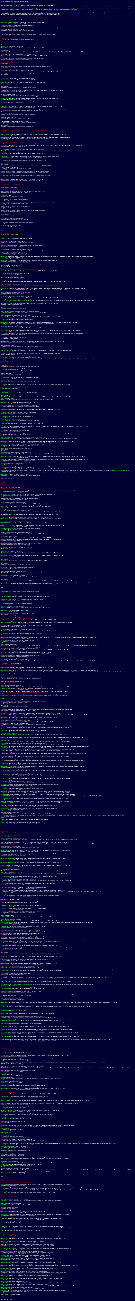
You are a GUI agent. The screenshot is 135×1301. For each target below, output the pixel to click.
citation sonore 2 (4, 53)
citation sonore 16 (4, 507)
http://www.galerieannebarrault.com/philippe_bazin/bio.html (13, 258)
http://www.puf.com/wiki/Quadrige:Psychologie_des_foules (13, 393)
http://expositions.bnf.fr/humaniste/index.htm (10, 301)
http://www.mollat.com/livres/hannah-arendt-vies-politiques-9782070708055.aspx (18, 107)
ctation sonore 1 (4, 50)
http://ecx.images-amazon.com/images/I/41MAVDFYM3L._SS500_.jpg (15, 623)
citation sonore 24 (4, 579)
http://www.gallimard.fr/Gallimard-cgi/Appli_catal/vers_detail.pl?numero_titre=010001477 (19, 509)
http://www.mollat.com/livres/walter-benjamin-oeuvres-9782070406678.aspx (17, 982)
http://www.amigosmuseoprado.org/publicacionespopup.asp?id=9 (14, 767)
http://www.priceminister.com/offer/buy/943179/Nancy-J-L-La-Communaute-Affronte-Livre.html (20, 576)
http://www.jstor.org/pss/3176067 (8, 915)
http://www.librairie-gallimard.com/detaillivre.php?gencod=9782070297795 (16, 276)
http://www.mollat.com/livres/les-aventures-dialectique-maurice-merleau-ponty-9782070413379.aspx (22, 58)
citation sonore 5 (4, 83)
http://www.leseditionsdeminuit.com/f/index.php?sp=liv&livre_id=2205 (15, 1095)
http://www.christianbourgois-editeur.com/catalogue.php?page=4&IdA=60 (16, 448)
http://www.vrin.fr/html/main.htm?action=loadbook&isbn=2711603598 (15, 273)
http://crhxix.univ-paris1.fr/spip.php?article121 (10, 846)
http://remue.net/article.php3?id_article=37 (10, 556)
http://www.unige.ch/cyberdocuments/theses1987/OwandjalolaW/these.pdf (16, 59)
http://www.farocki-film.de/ (6, 1122)
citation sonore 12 (4, 181)
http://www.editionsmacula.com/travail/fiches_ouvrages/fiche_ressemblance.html (17, 603)
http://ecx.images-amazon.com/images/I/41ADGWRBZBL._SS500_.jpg (16, 995)
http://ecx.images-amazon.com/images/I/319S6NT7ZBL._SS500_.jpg (15, 1104)
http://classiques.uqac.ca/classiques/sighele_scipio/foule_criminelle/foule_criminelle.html (19, 403)
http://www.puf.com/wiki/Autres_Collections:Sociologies (12, 154)
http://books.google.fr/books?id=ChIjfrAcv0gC (10, 860)
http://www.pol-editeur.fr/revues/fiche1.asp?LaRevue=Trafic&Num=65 (15, 1117)
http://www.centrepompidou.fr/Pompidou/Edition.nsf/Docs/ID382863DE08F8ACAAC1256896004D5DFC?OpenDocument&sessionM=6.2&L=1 (31, 1025)
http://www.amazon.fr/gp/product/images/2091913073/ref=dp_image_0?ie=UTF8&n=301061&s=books (22, 1140)
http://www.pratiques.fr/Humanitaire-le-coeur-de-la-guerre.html (14, 239)
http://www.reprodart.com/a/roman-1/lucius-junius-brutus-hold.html (14, 309)
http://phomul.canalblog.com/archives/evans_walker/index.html (14, 254)
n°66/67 (45, 5)
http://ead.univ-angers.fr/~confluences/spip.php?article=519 (13, 923)
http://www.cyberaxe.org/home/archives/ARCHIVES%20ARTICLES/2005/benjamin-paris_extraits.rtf (21, 193)
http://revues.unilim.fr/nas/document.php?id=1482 (11, 374)
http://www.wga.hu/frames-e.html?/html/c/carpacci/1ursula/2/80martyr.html (16, 679)
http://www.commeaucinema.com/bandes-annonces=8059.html (14, 1173)
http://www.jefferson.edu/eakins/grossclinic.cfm (10, 389)
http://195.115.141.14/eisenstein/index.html (10, 1161)
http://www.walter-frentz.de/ (6, 478)
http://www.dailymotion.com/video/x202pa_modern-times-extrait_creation (16, 168)
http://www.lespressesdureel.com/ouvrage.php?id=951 (12, 838)
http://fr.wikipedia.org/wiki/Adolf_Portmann (9, 80)
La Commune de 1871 (28, 537)
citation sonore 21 (4, 559)
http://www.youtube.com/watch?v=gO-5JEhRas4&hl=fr (12, 1155)
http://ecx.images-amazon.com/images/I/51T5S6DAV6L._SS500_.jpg (15, 434)
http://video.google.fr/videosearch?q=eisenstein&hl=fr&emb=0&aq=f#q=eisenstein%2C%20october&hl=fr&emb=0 (25, 171)
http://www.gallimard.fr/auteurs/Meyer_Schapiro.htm (11, 872)
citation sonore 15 (4, 449)
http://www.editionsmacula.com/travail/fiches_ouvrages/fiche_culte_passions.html (18, 1215)
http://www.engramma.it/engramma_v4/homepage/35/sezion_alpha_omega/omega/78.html (20, 95)
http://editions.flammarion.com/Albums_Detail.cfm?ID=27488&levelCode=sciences (18, 859)
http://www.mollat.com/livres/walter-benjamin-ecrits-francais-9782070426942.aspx (18, 54)
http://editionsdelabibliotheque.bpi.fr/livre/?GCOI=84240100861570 (15, 1168)
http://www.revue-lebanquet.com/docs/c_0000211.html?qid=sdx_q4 (15, 668)
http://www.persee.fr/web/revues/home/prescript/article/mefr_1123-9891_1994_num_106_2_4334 (21, 360)
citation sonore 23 (4, 563)
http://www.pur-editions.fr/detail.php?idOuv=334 (11, 663)
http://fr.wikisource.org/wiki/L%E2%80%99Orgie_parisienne (13, 974)
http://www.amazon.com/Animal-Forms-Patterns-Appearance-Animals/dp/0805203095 (19, 79)
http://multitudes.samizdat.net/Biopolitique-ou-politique (12, 606)
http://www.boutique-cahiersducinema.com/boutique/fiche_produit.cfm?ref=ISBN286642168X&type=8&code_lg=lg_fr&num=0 (27, 1252)
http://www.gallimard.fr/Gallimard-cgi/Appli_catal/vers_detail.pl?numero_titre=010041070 (19, 989)
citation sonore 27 (4, 696)
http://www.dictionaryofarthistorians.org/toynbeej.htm (12, 320)
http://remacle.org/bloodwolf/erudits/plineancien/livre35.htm (13, 308)
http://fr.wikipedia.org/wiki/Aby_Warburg (9, 92)
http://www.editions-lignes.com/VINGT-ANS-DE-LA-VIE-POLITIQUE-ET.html (16, 1119)
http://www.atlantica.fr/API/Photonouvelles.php (10, 26)
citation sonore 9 (4, 139)
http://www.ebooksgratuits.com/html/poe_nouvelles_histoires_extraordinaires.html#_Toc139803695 (22, 957)
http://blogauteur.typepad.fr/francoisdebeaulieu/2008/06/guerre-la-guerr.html (17, 242)
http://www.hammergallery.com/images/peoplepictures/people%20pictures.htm (17, 467)
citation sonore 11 (4, 164)
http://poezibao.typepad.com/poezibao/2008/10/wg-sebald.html (14, 199)
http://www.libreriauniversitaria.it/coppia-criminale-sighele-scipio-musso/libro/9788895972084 (20, 406)
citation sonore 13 (4, 272)
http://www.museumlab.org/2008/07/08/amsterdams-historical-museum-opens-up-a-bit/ (19, 378)
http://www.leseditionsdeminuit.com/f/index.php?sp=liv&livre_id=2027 (15, 284)
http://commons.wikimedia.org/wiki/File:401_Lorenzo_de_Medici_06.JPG (16, 339)
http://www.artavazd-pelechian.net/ (8, 207)
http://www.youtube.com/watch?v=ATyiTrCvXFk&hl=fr (12, 218)
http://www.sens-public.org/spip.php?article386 (10, 621)
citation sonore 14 (4, 395)
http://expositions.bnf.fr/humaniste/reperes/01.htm (11, 304)
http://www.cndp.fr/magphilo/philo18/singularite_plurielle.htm (13, 565)
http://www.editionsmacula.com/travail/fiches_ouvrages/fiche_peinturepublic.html (18, 806)
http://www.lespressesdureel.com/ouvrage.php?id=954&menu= (14, 884)
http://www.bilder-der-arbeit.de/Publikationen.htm (11, 825)
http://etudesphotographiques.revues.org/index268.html (12, 102)
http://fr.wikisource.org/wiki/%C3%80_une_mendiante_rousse (14, 961)
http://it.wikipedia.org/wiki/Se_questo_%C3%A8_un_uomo (13, 278)
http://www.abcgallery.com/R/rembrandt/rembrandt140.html (13, 699)
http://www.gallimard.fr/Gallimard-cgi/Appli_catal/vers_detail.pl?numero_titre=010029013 (19, 445)
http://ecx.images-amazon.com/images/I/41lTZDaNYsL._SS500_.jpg (15, 803)
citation (2, 282)
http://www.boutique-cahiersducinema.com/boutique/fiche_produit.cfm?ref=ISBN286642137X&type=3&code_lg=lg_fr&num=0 (27, 1114)
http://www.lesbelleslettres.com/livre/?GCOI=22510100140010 (14, 1231)
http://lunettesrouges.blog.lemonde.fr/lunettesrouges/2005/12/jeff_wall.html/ (17, 222)
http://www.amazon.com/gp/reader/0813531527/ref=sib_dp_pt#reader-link (16, 777)
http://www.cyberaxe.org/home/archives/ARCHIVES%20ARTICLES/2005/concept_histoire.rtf (20, 180)
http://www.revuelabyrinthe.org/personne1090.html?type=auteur (14, 866)
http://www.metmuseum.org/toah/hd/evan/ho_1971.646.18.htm (14, 253)
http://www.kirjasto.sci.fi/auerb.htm (8, 1208)
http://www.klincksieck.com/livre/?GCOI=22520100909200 (13, 91)
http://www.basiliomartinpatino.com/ (8, 1133)
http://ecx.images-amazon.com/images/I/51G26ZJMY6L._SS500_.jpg (15, 413)
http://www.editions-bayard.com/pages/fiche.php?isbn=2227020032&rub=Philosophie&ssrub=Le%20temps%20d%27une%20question (29, 617)
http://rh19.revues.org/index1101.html (9, 536)
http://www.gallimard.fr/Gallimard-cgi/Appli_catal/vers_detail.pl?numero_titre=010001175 (19, 299)
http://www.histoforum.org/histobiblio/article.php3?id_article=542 (14, 219)
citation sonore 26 (4, 634)
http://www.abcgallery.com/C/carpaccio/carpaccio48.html (12, 681)
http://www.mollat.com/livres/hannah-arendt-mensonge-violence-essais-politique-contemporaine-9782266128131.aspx (26, 66)
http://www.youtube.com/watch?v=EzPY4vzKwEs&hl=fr (12, 1154)
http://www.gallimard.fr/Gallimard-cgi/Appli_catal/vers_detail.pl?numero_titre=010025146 (19, 851)
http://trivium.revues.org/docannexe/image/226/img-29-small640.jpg (15, 430)
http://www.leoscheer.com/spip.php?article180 (10, 1193)
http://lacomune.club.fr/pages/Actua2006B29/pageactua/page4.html (15, 532)
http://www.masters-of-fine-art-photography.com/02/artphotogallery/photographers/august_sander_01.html (23, 250)
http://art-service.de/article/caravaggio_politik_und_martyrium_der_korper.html (17, 759)
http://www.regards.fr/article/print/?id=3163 (10, 611)
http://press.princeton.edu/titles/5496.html (9, 816)
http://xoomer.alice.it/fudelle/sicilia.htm (9, 329)
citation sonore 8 (4, 125)
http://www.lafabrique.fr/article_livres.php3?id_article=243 (13, 948)
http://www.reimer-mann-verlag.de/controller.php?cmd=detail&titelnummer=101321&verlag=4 (20, 930)
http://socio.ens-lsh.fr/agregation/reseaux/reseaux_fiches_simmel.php (15, 656)
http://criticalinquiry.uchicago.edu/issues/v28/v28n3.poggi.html (14, 927)
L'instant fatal (4, 265)
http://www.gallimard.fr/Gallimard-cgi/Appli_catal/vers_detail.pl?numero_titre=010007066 (19, 937)
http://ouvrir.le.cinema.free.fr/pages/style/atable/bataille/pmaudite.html (15, 510)
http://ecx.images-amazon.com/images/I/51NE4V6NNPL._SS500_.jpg (15, 1111)
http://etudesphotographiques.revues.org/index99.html (12, 1005)
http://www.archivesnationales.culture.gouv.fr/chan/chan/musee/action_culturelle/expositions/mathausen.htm (23, 437)
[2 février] (30, 34)
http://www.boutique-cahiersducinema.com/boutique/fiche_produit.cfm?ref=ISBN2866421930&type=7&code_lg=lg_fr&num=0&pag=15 (29, 1097)
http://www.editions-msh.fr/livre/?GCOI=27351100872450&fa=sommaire (16, 523)
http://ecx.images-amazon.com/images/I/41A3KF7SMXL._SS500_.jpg (15, 1212)
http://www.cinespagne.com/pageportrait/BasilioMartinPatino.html (14, 203)
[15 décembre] (16, 34)
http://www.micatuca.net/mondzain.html (9, 615)
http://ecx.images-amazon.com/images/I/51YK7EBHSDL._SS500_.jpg (15, 457)
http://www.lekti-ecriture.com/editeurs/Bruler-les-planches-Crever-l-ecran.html (17, 1144)
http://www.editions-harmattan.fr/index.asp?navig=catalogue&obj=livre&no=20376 (18, 912)
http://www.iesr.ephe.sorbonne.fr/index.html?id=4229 (12, 326)
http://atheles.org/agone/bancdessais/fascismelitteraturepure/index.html (16, 452)
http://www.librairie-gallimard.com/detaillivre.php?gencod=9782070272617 (16, 290)
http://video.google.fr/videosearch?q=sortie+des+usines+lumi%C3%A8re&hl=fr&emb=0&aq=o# (21, 1053)
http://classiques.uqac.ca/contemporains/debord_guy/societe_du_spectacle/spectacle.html (20, 498)
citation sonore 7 (4, 86)
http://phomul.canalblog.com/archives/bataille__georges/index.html (15, 600)
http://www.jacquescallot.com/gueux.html (9, 733)
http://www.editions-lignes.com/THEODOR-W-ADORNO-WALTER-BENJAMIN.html (18, 1089)
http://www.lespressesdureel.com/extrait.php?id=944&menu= (13, 840)
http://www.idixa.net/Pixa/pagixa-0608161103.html (11, 313)
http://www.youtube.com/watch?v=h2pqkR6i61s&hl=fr (12, 998)
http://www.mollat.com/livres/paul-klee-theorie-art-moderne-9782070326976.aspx (18, 127)
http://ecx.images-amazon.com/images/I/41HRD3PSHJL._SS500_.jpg (15, 1150)
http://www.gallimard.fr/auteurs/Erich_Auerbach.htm (11, 1201)
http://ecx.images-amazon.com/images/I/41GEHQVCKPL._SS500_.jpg (16, 1037)
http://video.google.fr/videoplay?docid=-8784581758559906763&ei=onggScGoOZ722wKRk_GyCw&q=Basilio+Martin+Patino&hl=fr (28, 202)
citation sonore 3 (4, 57)
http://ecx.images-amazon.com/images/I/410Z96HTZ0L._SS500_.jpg (15, 261)
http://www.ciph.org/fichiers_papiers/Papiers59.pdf (11, 540)
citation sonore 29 (4, 952)
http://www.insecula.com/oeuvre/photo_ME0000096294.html (13, 337)
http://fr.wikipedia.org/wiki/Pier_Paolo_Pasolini (10, 1235)
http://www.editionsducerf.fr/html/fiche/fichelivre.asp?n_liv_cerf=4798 (15, 1229)
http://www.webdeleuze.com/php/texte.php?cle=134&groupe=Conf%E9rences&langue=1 (19, 122)
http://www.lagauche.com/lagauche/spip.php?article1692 (13, 626)
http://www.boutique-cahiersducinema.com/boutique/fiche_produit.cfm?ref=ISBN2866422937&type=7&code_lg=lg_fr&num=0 (27, 1101)
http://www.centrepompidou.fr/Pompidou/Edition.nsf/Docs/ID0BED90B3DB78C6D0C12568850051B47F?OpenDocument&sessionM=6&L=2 (30, 941)
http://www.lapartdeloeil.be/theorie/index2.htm (10, 869)
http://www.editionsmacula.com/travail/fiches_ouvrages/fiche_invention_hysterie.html (18, 410)
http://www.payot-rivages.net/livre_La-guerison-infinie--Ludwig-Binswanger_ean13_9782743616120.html (23, 1030)
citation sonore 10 (4, 163)
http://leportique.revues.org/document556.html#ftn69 (12, 569)
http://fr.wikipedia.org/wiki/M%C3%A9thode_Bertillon (12, 419)
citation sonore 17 (4, 535)
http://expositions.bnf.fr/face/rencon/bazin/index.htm (12, 257)
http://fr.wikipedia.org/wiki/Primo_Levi (8, 280)
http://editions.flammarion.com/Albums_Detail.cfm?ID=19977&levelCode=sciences (18, 526)
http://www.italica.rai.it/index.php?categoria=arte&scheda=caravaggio (15, 720)
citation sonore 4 (4, 74)
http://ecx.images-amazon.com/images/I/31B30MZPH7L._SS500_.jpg (15, 564)
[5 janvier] (21, 34)
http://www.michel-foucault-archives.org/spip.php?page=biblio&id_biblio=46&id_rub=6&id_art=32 (21, 856)
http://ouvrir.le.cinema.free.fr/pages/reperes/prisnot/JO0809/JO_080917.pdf (17, 574)
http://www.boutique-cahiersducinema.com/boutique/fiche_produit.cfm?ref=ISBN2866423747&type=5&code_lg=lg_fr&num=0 (27, 1171)
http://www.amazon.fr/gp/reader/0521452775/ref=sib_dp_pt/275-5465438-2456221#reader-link (21, 888)
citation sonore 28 (4, 705)
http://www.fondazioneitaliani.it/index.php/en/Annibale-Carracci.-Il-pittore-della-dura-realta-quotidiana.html (23, 724)
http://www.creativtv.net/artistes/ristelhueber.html (11, 225)
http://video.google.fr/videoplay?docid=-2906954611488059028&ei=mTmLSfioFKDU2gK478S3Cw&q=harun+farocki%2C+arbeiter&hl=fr (29, 1123)
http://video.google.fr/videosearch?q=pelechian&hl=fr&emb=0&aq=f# (15, 206)
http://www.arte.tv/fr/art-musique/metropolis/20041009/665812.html (15, 217)
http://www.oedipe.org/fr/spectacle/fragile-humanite (11, 113)
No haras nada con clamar (14, 46)
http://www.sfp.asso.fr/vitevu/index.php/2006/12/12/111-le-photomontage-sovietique (18, 460)
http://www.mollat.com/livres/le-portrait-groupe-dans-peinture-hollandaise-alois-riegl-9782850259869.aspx (23, 372)
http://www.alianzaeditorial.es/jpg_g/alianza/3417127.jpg (13, 789)
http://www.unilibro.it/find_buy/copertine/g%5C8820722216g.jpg (14, 702)
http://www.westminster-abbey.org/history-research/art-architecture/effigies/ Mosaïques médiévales (21, 346)
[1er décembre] (10, 34)
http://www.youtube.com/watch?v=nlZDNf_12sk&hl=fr (12, 1081)
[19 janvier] (26, 34)
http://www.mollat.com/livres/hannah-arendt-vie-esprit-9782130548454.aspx (17, 70)
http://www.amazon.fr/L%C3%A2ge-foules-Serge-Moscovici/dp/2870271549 (17, 651)
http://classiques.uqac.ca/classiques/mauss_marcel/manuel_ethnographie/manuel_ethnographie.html (22, 149)
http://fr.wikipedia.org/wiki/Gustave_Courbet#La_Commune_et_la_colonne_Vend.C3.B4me (20, 847)
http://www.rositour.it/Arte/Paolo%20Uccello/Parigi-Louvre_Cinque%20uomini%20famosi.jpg (20, 366)
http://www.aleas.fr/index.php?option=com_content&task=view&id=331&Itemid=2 (18, 1070)
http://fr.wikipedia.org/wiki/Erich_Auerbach (9, 1207)
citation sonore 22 (4, 562)
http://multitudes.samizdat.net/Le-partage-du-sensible (12, 608)
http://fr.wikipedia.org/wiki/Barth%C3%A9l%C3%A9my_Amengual (14, 1199)
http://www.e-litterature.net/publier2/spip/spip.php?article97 (13, 855)
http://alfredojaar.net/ (5, 214)
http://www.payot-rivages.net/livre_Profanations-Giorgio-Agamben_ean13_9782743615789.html (21, 774)
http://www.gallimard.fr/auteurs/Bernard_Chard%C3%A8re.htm (14, 1056)
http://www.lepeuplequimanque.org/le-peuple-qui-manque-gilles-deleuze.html (17, 119)
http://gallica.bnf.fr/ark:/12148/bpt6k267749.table (11, 351)
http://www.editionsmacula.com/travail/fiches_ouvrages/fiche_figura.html (16, 1205)
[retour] (2, 230)
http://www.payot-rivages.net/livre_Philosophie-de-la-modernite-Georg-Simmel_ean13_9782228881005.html (23, 160)
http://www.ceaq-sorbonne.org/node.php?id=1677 (11, 492)
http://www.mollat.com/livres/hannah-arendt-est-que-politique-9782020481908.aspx (18, 87)
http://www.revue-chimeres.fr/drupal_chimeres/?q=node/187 (13, 23)
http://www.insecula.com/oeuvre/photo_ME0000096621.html (13, 885)
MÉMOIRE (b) (10, 1)
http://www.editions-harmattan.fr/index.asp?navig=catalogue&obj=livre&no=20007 (18, 629)
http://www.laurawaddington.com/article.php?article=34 (12, 29)
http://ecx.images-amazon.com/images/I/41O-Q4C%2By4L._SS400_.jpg (16, 1033)
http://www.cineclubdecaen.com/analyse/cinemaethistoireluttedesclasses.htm (17, 126)
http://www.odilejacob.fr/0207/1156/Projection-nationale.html (13, 1107)
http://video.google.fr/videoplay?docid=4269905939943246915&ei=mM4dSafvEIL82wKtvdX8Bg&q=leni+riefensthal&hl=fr (26, 175)
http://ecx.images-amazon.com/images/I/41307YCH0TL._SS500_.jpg (15, 1147)
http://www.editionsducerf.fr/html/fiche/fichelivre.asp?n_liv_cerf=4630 (15, 192)
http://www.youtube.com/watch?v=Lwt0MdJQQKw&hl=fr (12, 1136)
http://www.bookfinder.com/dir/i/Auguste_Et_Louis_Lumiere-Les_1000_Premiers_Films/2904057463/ (22, 1066)
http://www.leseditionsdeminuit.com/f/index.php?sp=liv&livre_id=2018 (15, 118)
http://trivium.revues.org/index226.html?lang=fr (10, 431)
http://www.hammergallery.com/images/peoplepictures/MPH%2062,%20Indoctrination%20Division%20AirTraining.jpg (25, 466)
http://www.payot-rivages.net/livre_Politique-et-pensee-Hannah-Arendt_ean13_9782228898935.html (22, 73)
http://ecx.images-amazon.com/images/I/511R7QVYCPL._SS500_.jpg (15, 400)
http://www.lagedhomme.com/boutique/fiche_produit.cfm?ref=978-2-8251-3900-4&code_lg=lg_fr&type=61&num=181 (25, 138)
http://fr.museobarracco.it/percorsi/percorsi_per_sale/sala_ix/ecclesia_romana (17, 349)
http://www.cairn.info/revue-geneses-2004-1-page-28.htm (13, 427)
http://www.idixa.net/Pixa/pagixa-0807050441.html (11, 551)
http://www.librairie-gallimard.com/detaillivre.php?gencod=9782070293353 (16, 296)
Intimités (3, 266)
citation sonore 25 (4, 614)
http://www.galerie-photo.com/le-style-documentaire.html (12, 246)
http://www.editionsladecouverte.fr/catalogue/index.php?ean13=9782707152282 (18, 491)
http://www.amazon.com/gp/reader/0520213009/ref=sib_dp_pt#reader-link (16, 781)
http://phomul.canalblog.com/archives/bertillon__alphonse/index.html (15, 424)
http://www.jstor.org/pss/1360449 (8, 892)
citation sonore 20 (4, 558)
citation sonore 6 (4, 85)
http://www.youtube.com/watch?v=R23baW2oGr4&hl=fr (12, 999)
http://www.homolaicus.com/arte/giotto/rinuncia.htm (11, 677)
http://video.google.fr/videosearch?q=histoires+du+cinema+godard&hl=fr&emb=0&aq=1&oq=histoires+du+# (23, 210)
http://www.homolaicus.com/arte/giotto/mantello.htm (11, 675)
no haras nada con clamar (14, 487)
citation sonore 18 (4, 548)
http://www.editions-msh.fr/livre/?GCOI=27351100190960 (13, 455)
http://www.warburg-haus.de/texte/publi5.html (10, 1014)
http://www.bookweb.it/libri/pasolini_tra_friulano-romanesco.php (14, 1269)
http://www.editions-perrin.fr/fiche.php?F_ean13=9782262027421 (14, 476)
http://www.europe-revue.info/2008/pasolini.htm (11, 1294)
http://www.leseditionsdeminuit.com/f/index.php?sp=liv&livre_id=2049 (15, 99)
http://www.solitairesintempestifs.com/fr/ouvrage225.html (12, 1249)
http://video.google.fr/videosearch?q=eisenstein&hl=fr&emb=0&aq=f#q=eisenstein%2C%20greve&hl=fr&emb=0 (24, 172)
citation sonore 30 (4, 955)
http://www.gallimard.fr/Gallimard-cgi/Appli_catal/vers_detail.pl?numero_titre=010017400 (19, 331)
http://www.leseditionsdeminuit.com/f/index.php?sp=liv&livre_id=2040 (15, 292)
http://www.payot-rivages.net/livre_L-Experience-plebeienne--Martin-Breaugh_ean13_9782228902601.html (23, 633)
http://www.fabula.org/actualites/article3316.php (11, 1203)
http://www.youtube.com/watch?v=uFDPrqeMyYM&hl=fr (12, 1073)
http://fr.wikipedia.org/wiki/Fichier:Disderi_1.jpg (10, 529)
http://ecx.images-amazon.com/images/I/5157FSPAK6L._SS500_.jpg (15, 944)
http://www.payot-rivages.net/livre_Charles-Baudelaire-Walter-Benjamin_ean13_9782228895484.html (22, 964)
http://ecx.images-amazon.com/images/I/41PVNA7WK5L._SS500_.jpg (15, 854)
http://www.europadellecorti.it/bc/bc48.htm (9, 369)
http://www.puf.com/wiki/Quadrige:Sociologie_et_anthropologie (14, 152)
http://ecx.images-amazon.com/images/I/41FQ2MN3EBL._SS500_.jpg (15, 659)
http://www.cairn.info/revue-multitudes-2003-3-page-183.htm (13, 571)
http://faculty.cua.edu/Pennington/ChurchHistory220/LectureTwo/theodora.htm (17, 363)
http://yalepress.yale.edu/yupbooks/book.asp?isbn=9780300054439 (15, 896)
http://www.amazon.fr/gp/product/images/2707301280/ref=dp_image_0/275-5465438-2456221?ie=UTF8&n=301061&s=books (27, 519)
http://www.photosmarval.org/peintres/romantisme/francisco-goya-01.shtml (16, 785)
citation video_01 (4, 307)
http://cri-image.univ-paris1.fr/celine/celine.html (10, 211)
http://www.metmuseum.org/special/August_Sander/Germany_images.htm (16, 249)
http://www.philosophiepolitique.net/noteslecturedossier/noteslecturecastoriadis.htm (18, 597)
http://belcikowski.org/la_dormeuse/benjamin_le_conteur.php (13, 135)
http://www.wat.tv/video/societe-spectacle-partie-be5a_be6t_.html (14, 499)
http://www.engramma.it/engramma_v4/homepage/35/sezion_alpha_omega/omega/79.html (20, 96)
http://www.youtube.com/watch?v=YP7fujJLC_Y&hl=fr (12, 1129)
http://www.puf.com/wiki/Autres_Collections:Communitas (12, 541)
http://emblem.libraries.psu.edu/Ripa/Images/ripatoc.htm (12, 711)
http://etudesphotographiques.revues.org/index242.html (12, 463)
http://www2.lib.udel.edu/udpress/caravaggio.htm (11, 762)
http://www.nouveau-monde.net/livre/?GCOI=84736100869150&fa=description (17, 30)
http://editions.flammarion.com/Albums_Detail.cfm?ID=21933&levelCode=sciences (18, 114)
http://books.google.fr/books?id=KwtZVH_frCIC (11, 1191)
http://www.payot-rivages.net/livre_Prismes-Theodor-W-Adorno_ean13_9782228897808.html (20, 495)
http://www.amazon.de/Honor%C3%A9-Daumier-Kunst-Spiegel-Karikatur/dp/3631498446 (19, 877)
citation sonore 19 (4, 549)
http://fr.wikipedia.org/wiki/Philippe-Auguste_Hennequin (12, 796)
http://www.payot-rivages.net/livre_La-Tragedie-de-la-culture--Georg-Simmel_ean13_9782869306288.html (23, 157)
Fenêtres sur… (4, 267)
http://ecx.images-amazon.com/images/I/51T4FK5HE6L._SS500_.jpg (15, 689)
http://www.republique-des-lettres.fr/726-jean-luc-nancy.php (13, 568)
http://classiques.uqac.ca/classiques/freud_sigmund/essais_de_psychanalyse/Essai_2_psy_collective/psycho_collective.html (27, 647)
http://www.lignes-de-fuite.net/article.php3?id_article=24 (12, 293)
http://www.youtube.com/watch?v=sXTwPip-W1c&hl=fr (12, 1075)
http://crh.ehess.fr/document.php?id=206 (9, 187)
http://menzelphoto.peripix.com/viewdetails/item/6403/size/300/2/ (14, 387)
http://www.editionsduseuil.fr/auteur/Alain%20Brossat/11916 (13, 502)
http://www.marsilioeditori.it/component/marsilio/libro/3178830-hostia (15, 1291)
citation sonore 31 (4, 971)
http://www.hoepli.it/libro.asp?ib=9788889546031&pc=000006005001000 (16, 934)
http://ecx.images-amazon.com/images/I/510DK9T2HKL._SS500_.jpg (15, 1059)
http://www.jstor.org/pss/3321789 (8, 398)
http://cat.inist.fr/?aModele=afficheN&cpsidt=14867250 (12, 809)
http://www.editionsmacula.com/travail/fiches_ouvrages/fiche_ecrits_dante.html (17, 1246)
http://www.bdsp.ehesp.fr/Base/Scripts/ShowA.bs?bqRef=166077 (14, 262)
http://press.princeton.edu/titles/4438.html (9, 354)
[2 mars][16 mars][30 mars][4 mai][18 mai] (46, 34)
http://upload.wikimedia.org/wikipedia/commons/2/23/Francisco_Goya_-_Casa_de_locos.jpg (20, 381)
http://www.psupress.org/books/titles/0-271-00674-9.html (13, 1185)
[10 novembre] (4, 34)
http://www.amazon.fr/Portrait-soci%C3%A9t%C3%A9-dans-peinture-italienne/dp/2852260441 (20, 357)
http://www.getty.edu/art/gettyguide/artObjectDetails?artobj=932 (14, 917)
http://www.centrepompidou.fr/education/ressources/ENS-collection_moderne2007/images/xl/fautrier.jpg (22, 938)
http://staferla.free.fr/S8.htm (6, 553)
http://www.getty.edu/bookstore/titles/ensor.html (11, 919)
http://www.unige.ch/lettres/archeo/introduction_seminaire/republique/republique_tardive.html (20, 311)
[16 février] (34, 34)
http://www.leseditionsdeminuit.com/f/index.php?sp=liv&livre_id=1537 (15, 544)
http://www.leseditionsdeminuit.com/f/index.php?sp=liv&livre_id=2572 (15, 315)
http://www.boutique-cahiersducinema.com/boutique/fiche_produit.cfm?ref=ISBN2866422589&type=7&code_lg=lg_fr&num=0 (27, 1244)
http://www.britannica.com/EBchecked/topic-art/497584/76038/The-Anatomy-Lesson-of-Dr (20, 377)
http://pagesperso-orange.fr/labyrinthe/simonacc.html (12, 196)
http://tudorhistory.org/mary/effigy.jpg (8, 345)
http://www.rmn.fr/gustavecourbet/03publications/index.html (13, 844)
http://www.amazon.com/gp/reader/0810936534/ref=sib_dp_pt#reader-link (16, 439)
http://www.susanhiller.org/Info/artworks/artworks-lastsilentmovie (14, 228)
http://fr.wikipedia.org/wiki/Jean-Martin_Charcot (10, 812)
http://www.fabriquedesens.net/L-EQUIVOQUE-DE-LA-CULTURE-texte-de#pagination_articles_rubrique (22, 505)
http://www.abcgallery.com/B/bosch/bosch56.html (11, 685)
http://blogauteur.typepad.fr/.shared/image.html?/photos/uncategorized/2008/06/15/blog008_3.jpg (21, 243)
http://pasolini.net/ (4, 1237)
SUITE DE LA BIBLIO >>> (6, 1299)
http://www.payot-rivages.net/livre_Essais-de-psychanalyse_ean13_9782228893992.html (19, 648)
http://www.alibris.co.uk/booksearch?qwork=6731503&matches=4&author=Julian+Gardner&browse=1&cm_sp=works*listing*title (27, 323)
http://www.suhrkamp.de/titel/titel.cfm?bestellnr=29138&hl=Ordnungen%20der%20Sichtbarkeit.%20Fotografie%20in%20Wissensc (28, 1007)
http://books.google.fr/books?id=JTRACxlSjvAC (11, 1222)
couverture (3, 422)
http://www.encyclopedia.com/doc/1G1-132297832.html (12, 909)
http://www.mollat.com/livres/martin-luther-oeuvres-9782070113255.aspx (16, 638)
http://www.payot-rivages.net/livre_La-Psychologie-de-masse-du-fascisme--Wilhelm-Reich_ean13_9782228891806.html (26, 653)
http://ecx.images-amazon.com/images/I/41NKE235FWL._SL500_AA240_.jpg (17, 515)
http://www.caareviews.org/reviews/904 (9, 644)
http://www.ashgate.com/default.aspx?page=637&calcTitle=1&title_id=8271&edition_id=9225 (20, 716)
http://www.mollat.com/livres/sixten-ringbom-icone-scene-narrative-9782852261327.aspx (19, 342)
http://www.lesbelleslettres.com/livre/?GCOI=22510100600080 (14, 706)
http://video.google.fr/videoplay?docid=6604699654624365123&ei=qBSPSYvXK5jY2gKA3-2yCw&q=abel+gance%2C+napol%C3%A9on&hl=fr (31, 1078)
